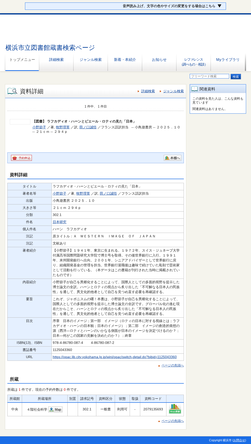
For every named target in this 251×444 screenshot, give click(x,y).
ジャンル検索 (91, 59)
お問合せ (239, 440)
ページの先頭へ (173, 365)
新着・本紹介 (125, 59)
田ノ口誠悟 (88, 127)
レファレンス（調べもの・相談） (193, 61)
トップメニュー (22, 59)
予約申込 (24, 158)
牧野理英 (63, 127)
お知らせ (159, 59)
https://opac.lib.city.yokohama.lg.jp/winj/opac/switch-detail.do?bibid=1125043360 (115, 357)
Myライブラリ (228, 59)
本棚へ (175, 158)
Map (58, 409)
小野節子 (39, 127)
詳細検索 (56, 59)
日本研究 (59, 222)
